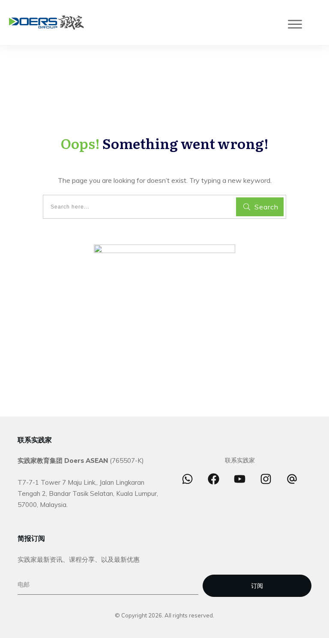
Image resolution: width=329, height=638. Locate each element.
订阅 (257, 585)
